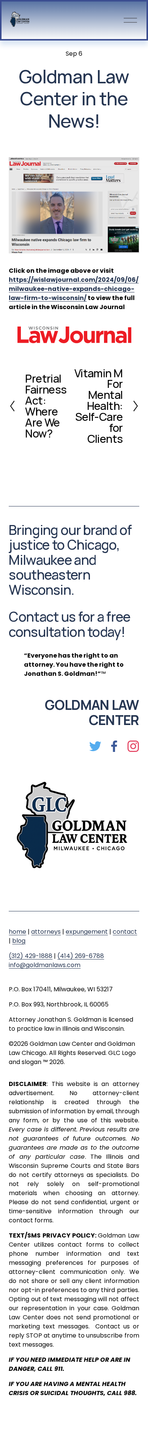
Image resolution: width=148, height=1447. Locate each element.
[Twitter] (95, 746)
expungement (87, 931)
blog (18, 940)
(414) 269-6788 (80, 956)
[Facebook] (114, 746)
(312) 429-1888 (30, 956)
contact (125, 931)
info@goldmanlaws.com (44, 965)
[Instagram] (133, 746)
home (17, 931)
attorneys (46, 931)
